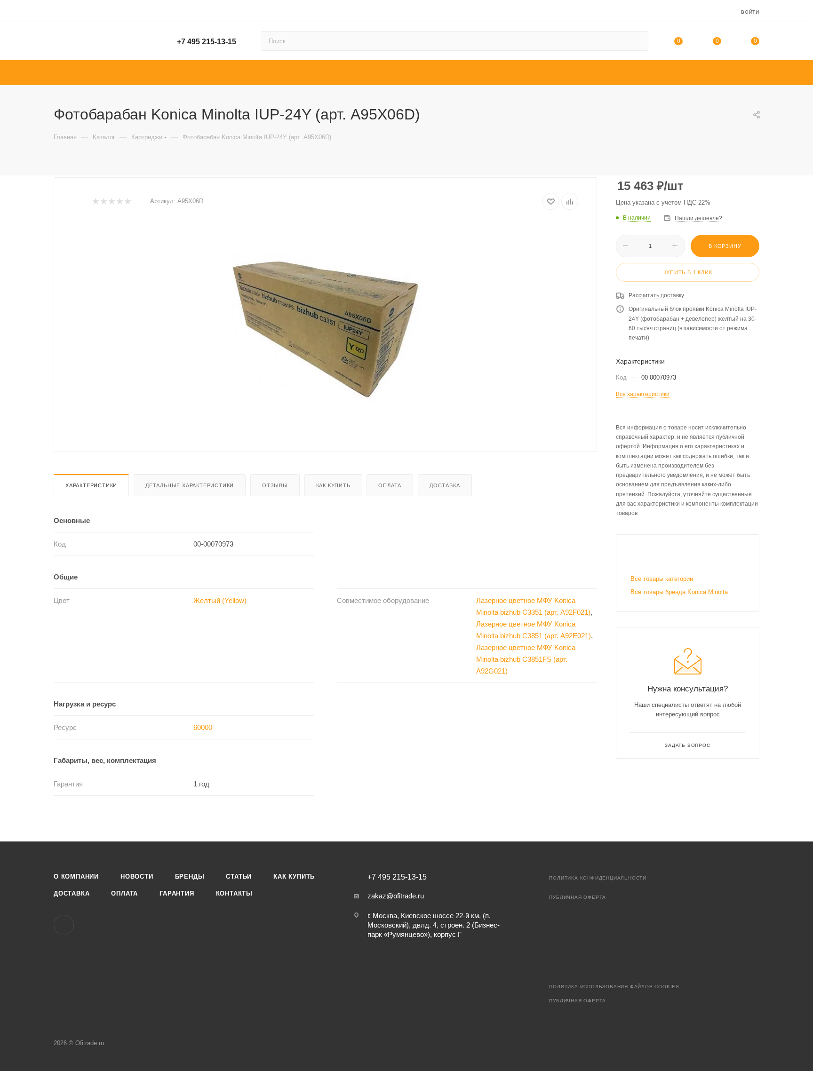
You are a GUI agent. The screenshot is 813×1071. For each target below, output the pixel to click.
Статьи (239, 876)
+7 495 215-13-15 (206, 42)
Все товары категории (661, 578)
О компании (76, 876)
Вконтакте (64, 925)
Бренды (190, 876)
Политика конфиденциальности (597, 878)
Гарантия (176, 893)
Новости (136, 876)
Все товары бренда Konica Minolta (679, 591)
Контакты (234, 893)
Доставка (445, 485)
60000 (202, 727)
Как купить (333, 485)
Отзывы (275, 485)
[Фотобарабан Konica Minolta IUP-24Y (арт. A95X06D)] (325, 327)
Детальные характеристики (189, 485)
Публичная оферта (577, 897)
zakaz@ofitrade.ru (395, 896)
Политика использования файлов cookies (614, 986)
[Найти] (636, 41)
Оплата (389, 485)
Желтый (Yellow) (220, 600)
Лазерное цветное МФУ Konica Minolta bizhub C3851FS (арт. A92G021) (525, 659)
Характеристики (91, 485)
